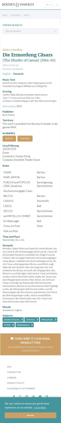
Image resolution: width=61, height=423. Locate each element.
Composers (15, 15)
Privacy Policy (15, 383)
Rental (9, 138)
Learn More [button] (40, 407)
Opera (26, 15)
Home (4, 15)
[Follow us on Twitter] (20, 396)
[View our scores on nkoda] (47, 396)
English (7, 73)
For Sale (25, 138)
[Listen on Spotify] (40, 396)
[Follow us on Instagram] (26, 396)
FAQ (9, 366)
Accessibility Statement (21, 388)
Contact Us (14, 372)
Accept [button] (30, 415)
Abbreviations (9, 106)
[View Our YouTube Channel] (33, 396)
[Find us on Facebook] (14, 396)
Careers (11, 377)
